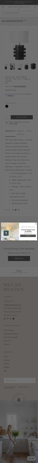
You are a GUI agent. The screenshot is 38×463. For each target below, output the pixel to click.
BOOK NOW (28, 235)
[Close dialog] (36, 223)
